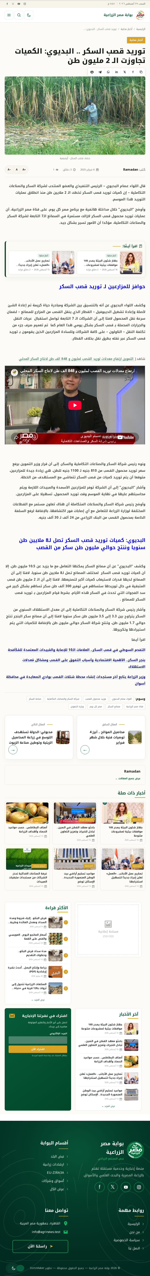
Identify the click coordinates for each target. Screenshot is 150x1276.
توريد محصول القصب (95, 699)
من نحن (134, 1232)
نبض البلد (57, 1156)
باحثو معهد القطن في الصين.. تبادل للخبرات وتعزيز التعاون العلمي (76, 831)
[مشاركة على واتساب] (108, 72)
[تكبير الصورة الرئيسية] (75, 115)
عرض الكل (57, 1189)
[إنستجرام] (24, 3)
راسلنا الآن (40, 1246)
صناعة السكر (35, 699)
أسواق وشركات (53, 1181)
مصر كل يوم (96, 706)
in (116, 72)
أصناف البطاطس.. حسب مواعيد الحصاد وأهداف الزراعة (27, 829)
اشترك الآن (38, 1049)
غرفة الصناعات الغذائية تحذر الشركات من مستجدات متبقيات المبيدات (28, 877)
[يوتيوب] (18, 3)
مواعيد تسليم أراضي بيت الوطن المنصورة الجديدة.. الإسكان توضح (78, 877)
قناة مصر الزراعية (134, 706)
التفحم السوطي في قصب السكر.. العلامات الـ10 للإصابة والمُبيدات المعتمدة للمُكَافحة (76, 650)
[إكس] (13, 3)
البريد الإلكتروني (58, 1033)
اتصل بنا (134, 1248)
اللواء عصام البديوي (122, 699)
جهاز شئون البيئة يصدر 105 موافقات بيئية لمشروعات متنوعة (126, 831)
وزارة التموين (77, 706)
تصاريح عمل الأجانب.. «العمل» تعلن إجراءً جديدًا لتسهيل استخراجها (124, 877)
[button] (12, 1268)
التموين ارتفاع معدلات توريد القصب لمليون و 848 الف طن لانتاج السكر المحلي (77, 359)
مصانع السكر (114, 706)
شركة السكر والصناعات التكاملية (63, 699)
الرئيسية (140, 29)
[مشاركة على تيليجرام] (100, 72)
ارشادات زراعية (53, 1164)
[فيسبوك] (7, 3)
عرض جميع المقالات (127, 778)
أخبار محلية (126, 29)
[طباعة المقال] (92, 72)
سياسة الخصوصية (127, 1240)
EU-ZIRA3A (55, 1172)
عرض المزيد (38, 1000)
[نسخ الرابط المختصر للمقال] (141, 72)
